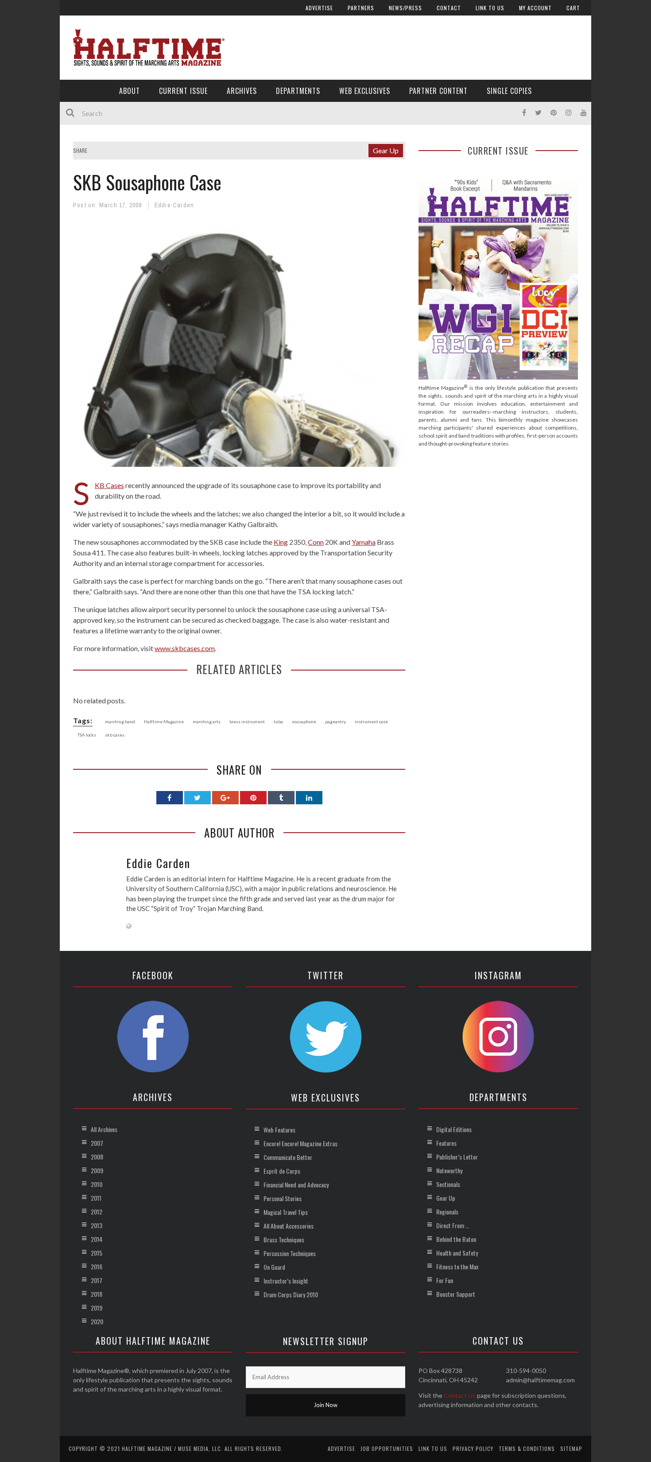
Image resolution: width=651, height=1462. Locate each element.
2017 (96, 1280)
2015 (96, 1252)
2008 (97, 1156)
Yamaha (364, 542)
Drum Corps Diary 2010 (291, 1294)
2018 (96, 1294)
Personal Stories (283, 1198)
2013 (96, 1225)
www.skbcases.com (185, 648)
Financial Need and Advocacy (296, 1184)
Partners (361, 8)
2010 (96, 1184)
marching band (120, 721)
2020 (97, 1321)
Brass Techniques (284, 1239)
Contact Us (460, 1395)
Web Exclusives (364, 90)
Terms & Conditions (527, 1448)
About (129, 90)
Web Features (279, 1129)
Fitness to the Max (457, 1266)
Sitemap (571, 1448)
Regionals (447, 1211)
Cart (573, 8)
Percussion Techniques (290, 1253)
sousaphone (304, 721)
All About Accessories (289, 1225)
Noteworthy (449, 1170)
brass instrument (247, 721)
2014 (96, 1239)
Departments (298, 90)
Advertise (319, 8)
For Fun (444, 1280)
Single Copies (509, 90)
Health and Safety (457, 1252)
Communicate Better (288, 1157)
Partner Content (438, 90)
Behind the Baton (456, 1239)
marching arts (207, 721)
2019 (96, 1307)
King (281, 542)
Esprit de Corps (282, 1170)
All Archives (104, 1129)
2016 (96, 1266)
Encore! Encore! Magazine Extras (300, 1143)
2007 (97, 1143)
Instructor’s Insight (286, 1280)
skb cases (114, 734)
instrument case (371, 721)
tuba (278, 721)
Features (446, 1143)
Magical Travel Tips (286, 1212)
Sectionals (448, 1184)
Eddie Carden (174, 205)
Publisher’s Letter (457, 1156)
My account (535, 8)
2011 (96, 1197)
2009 (97, 1170)
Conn (316, 542)
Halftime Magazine (164, 721)
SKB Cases (109, 485)
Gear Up (386, 150)
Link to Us (490, 8)
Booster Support (455, 1294)
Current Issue (183, 90)
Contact (449, 8)
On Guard (274, 1267)
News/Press (405, 8)
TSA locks (87, 734)
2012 (96, 1211)
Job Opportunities (386, 1448)
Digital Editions (454, 1129)
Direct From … (452, 1225)
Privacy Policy (473, 1448)
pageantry (335, 721)
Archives (242, 90)
